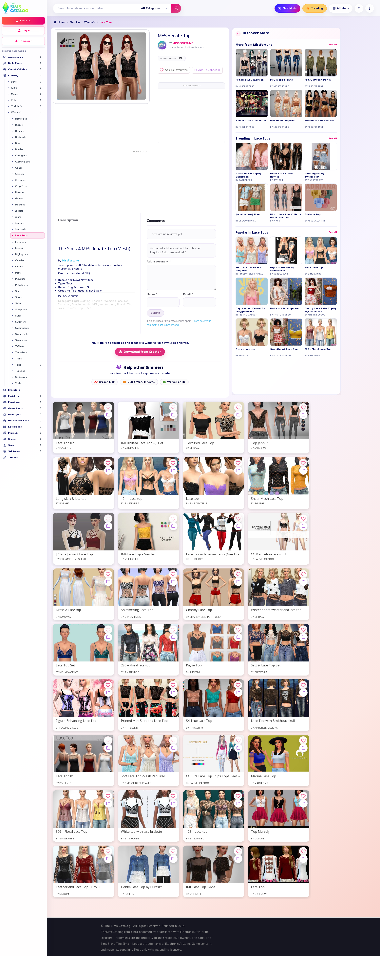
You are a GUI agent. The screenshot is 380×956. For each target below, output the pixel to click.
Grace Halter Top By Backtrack (248, 175)
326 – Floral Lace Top (318, 349)
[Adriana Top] (321, 197)
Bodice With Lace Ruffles (281, 175)
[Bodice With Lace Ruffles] (286, 156)
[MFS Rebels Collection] (252, 63)
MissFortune (183, 43)
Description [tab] (68, 220)
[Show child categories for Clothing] (41, 75)
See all (333, 44)
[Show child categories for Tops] (41, 365)
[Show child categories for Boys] (41, 82)
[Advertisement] (191, 115)
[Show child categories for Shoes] (41, 439)
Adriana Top (312, 214)
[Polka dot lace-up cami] (286, 291)
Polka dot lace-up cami (284, 308)
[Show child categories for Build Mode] (41, 63)
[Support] (369, 8)
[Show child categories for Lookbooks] (41, 427)
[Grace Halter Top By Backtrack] (252, 156)
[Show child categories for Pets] (41, 100)
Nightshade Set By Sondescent (282, 269)
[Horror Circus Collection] (252, 103)
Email (188, 294)
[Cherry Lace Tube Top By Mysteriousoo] (321, 291)
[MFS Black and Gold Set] (321, 103)
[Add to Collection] (108, 415)
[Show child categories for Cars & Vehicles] (41, 69)
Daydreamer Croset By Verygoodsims (250, 310)
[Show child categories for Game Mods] (41, 408)
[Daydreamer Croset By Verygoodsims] (252, 291)
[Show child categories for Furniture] (41, 402)
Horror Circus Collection (251, 120)
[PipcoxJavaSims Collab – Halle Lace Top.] (286, 197)
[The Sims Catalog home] (23, 7)
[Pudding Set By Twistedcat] (321, 156)
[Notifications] (359, 8)
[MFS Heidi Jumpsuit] (286, 103)
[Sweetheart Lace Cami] (286, 332)
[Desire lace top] (252, 332)
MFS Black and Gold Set (319, 120)
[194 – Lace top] (321, 250)
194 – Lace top (314, 267)
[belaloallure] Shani (248, 214)
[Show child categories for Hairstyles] (41, 414)
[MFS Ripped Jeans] (286, 63)
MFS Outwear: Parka (318, 79)
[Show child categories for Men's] (41, 94)
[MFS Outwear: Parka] (321, 63)
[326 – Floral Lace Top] (321, 332)
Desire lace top (245, 349)
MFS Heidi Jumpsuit (282, 120)
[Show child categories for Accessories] (41, 57)
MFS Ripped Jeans (281, 79)
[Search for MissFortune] (162, 45)
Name (152, 294)
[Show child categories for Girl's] (41, 88)
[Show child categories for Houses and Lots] (41, 420)
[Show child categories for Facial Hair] (41, 396)
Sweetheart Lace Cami (284, 349)
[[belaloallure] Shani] (252, 197)
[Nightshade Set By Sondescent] (286, 250)
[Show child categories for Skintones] (41, 451)
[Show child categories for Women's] (41, 112)
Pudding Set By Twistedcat (314, 175)
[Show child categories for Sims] (41, 445)
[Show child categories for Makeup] (41, 433)
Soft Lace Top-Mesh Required (248, 269)
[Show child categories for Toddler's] (41, 106)
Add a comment (159, 261)
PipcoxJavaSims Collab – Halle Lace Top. (285, 216)
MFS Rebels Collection (250, 79)
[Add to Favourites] (108, 407)
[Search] (176, 8)
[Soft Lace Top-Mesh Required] (252, 250)
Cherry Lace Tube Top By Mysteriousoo (320, 310)
